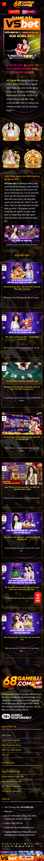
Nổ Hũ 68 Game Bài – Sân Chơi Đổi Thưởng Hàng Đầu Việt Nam (22, 288)
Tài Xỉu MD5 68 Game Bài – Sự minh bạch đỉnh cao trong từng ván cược (22, 588)
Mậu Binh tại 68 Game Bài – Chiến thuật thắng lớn (22, 338)
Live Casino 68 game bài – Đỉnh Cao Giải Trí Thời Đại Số (22, 538)
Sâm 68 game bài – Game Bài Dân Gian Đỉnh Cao (22, 638)
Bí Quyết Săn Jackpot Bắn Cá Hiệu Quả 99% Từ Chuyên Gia (22, 438)
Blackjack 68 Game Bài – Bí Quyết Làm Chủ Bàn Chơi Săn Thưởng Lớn (22, 388)
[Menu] (4, 4)
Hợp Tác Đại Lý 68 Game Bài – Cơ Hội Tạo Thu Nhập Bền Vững (22, 488)
